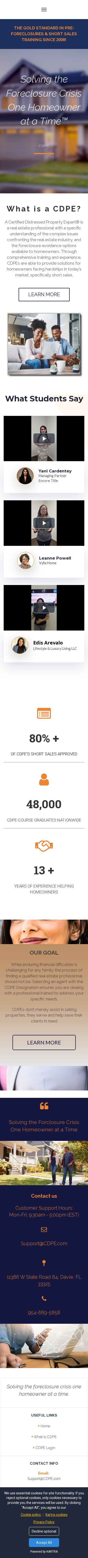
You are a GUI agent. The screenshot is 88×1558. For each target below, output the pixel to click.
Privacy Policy (44, 1522)
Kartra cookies (56, 1515)
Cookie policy (31, 1515)
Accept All (44, 1543)
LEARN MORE (44, 294)
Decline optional (44, 1531)
